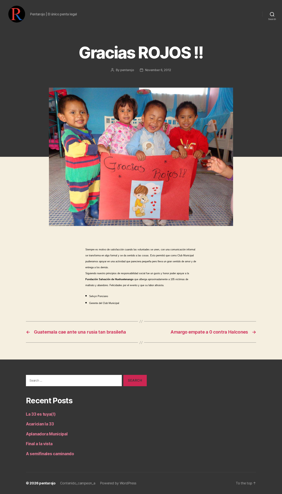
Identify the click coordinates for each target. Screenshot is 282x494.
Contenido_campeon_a (77, 483)
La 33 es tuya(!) (41, 414)
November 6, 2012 (158, 70)
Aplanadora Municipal (47, 434)
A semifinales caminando (50, 453)
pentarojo (127, 70)
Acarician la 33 (40, 424)
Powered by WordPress (118, 483)
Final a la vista (39, 443)
